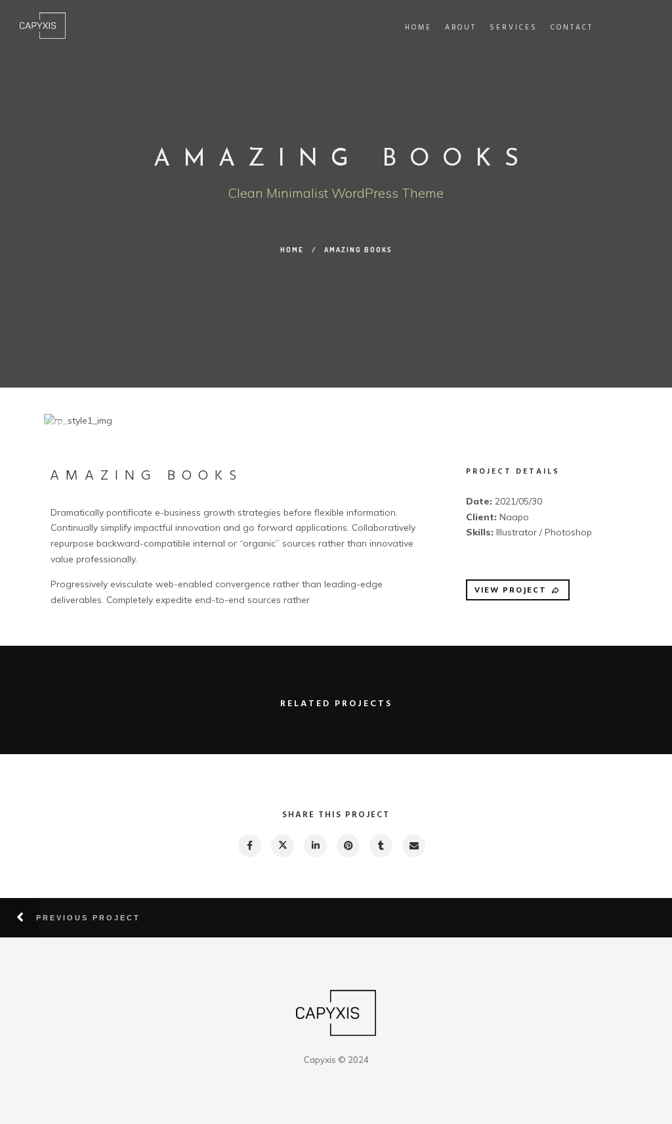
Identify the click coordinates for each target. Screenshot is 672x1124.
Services (513, 28)
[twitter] (281, 845)
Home (418, 28)
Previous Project (88, 918)
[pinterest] (347, 845)
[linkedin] (314, 845)
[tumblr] (380, 845)
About (460, 28)
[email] (413, 845)
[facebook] (249, 845)
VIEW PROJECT (510, 590)
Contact (572, 28)
